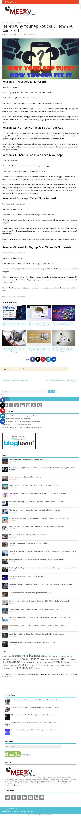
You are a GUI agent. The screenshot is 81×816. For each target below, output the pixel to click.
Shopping (50, 665)
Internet (40, 662)
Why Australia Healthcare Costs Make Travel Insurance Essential (34, 485)
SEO (38, 665)
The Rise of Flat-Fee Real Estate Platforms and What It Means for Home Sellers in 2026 (42, 551)
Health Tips (7, 662)
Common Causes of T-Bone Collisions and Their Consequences (33, 609)
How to (24, 661)
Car (42, 655)
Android (4, 656)
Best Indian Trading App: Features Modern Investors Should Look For (14, 324)
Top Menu (11, 2)
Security (32, 665)
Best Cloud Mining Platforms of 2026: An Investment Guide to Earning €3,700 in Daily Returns (42, 469)
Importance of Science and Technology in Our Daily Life (20, 416)
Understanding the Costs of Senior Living (25, 477)
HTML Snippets (32, 814)
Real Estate (24, 665)
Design (61, 656)
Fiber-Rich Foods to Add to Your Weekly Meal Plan (28, 543)
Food (42, 659)
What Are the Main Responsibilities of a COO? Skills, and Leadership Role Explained (41, 584)
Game (46, 659)
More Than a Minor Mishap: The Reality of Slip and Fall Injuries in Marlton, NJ (38, 634)
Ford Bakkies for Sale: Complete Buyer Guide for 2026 (30, 593)
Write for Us (30, 812)
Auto (25, 655)
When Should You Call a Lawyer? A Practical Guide (28, 535)
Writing (38, 668)
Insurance (32, 662)
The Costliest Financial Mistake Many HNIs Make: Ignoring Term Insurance (37, 493)
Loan (64, 662)
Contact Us (17, 812)
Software (6, 668)
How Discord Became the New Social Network (26, 576)
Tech (12, 668)
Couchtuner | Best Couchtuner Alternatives (16, 424)
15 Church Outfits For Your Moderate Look (16, 419)
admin (6, 34)
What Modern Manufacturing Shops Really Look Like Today (32, 642)
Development (67, 656)
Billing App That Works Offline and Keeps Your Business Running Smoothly (39, 350)
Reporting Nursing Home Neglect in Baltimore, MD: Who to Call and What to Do (39, 601)
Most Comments (8, 411)
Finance (34, 659)
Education (5, 659)
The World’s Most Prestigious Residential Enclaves (28, 459)
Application (7, 296)
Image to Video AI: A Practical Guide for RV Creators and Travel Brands (36, 559)
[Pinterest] (43, 359)
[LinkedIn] (48, 359)
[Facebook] (32, 359)
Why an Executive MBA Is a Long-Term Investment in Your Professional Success (39, 617)
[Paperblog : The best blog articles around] (26, 757)
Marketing (71, 662)
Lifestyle (57, 662)
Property (16, 665)
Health (64, 659)
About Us (10, 812)
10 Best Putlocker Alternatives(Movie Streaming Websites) (21, 421)
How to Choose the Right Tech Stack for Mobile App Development (63, 324)
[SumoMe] (53, 359)
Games (51, 659)
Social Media (67, 665)
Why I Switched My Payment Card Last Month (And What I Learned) (34, 510)
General (56, 659)
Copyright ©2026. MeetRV (10, 809)
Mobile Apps (22, 296)
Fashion (25, 659)
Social (6, 399)
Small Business (57, 665)
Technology (21, 667)
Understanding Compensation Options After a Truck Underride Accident (37, 626)
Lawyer (49, 662)
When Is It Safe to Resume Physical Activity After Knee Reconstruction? (36, 526)
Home (16, 662)
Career (46, 656)
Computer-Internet (31, 34)
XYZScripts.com (48, 814)
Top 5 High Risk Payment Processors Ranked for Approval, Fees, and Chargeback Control (43, 568)
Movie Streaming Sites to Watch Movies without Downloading (22, 427)
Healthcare (73, 659)
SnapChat (24, 187)
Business (34, 655)
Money (10, 665)
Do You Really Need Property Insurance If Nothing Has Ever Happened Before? (39, 518)
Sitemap (23, 812)
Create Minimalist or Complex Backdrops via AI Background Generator (39, 325)
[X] (37, 359)
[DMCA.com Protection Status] (13, 757)
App (9, 656)
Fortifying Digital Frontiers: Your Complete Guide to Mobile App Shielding (14, 350)
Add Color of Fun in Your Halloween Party (15, 380)
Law (45, 662)
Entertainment (15, 659)
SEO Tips (43, 665)
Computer (15, 296)
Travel (32, 667)
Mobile (4, 665)
